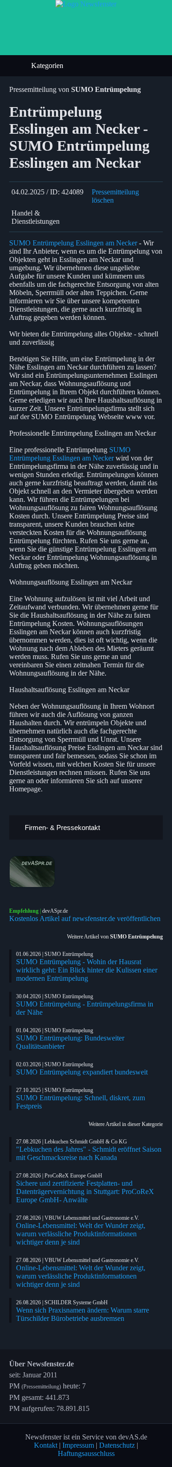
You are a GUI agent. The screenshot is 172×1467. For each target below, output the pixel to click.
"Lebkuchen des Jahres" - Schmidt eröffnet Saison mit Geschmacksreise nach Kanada (88, 1153)
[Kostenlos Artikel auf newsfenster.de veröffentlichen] (86, 872)
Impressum (78, 1445)
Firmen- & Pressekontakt (61, 827)
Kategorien (48, 65)
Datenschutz (117, 1445)
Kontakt (45, 1445)
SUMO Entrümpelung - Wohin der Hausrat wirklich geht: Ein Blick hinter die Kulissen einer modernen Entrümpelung (86, 970)
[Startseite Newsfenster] (86, 4)
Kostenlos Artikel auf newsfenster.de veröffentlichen (85, 918)
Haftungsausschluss (86, 1453)
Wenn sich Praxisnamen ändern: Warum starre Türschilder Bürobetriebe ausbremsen (82, 1314)
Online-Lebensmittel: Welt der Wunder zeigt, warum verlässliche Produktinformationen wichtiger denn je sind (80, 1234)
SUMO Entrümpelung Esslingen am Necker (73, 243)
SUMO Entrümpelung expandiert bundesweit (82, 1072)
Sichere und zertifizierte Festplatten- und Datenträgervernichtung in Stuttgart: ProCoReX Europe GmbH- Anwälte (85, 1191)
